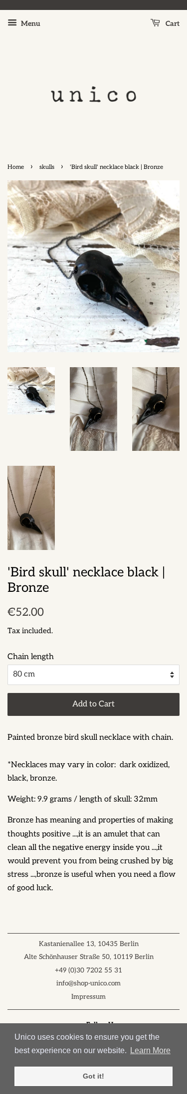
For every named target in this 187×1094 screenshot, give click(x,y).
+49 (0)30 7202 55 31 (88, 970)
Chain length (30, 657)
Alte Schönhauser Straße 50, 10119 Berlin (89, 957)
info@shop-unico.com (88, 983)
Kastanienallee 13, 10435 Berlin (89, 944)
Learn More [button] (150, 1050)
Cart (172, 23)
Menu (29, 23)
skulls (46, 167)
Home (15, 167)
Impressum (88, 997)
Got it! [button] (93, 1076)
